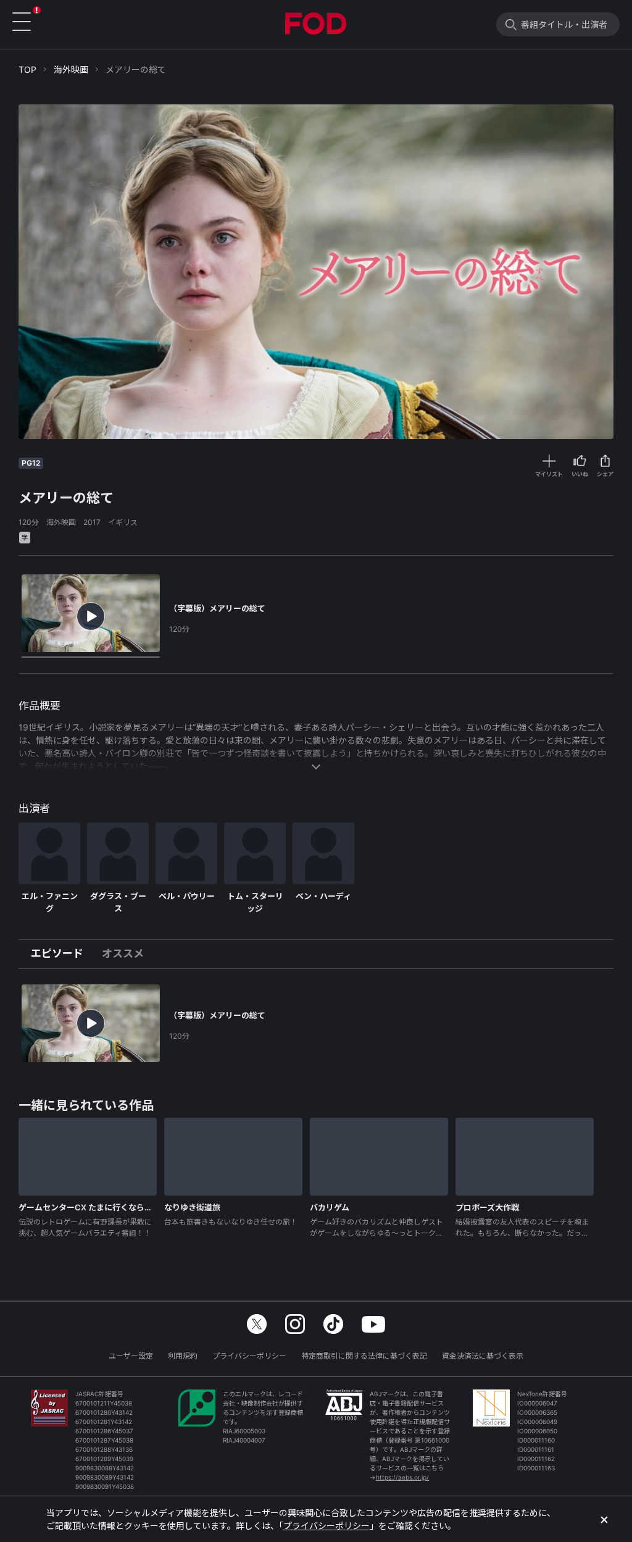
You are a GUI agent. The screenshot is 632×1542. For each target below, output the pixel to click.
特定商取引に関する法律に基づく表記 (364, 1355)
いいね (580, 474)
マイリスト (549, 474)
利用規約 (183, 1355)
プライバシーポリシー (249, 1355)
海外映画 (71, 69)
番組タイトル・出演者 (564, 24)
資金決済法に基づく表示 (482, 1355)
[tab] (62, 954)
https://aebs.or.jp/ (402, 1477)
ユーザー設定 (131, 1355)
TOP (27, 69)
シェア (605, 474)
